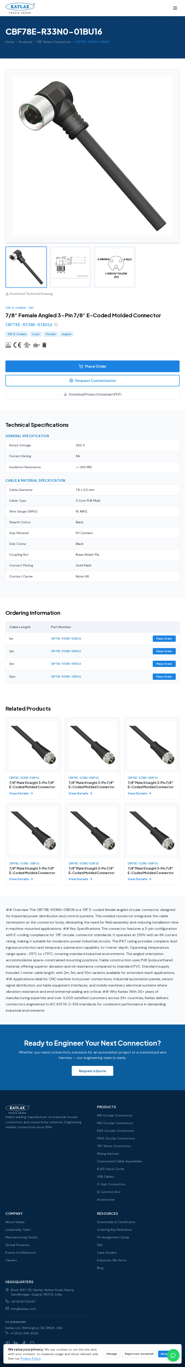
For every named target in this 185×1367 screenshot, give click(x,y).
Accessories (106, 1199)
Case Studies (107, 1253)
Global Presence (17, 1245)
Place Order (95, 366)
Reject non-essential (139, 1354)
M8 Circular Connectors (114, 1115)
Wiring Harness (108, 1154)
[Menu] (175, 8)
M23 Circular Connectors (115, 1131)
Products (25, 42)
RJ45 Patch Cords (110, 1169)
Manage (111, 1354)
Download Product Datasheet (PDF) (95, 394)
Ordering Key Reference (114, 1230)
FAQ (100, 1245)
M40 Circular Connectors (116, 1138)
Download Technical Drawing (31, 294)
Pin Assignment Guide (113, 1237)
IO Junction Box (108, 1192)
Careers (11, 1260)
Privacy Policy (31, 1358)
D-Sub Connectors (111, 1184)
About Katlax (15, 1222)
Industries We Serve (111, 1260)
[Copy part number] (56, 325)
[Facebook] (24, 1343)
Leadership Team (18, 1230)
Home (9, 42)
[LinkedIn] (16, 1343)
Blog (100, 1268)
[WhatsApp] (32, 1343)
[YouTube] (7, 1343)
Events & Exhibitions (20, 1253)
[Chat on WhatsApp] (173, 1355)
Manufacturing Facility (21, 1237)
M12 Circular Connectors (115, 1123)
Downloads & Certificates (116, 1222)
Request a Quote (92, 1071)
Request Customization (95, 380)
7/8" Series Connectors (54, 42)
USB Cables (105, 1177)
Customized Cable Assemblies (119, 1161)
